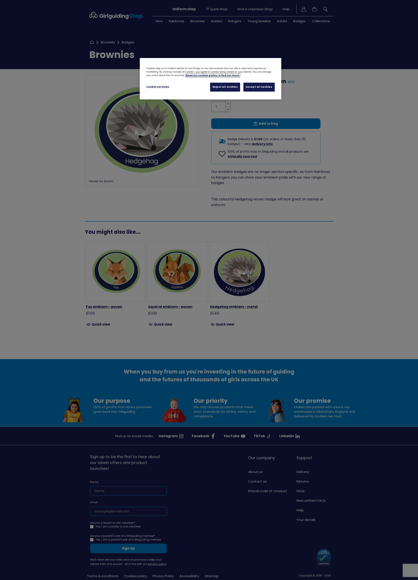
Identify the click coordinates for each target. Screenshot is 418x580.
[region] (210, 78)
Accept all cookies (259, 87)
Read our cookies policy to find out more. (213, 75)
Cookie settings (157, 86)
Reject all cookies (225, 87)
